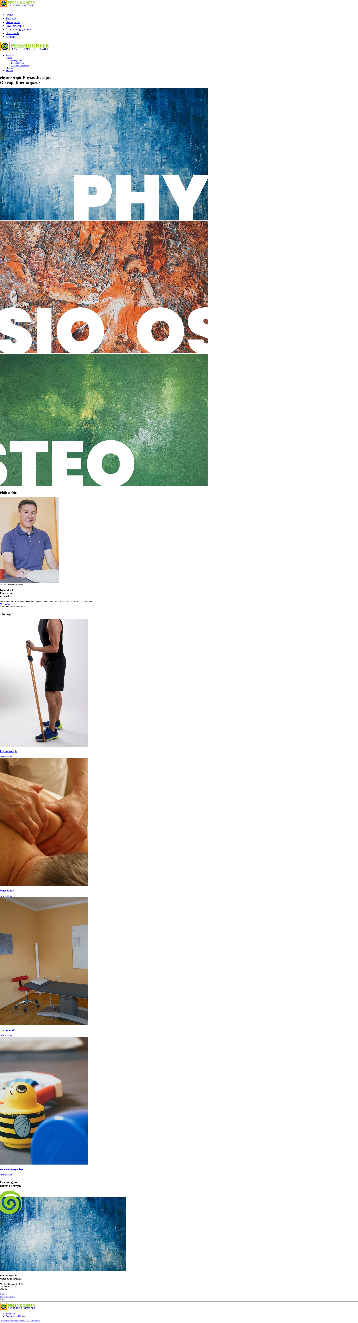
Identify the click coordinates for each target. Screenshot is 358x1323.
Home (9, 15)
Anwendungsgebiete (18, 29)
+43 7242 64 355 (7, 1296)
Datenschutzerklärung (15, 1316)
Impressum (10, 1313)
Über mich (12, 33)
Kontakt (11, 36)
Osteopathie (13, 22)
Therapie (11, 18)
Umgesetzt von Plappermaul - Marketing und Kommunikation (20, 1320)
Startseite (10, 55)
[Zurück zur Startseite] (17, 6)
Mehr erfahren (6, 604)
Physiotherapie (15, 25)
